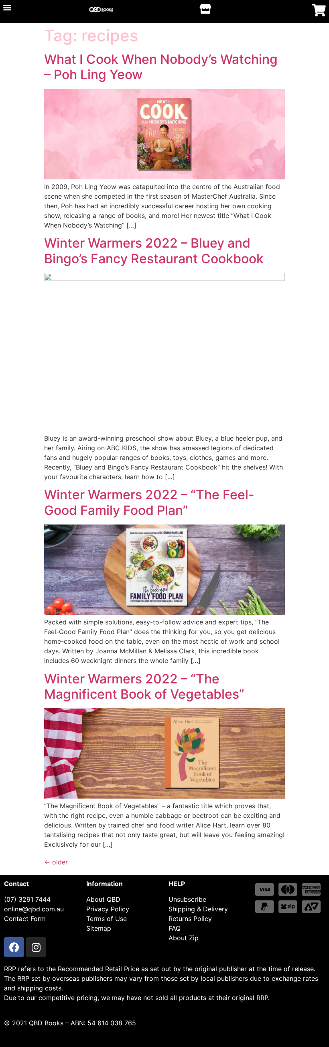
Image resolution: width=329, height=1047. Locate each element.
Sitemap (98, 928)
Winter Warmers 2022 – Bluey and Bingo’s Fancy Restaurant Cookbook (154, 250)
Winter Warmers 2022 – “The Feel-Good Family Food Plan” (149, 502)
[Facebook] (14, 947)
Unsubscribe (187, 899)
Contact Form (25, 919)
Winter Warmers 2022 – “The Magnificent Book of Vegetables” (144, 686)
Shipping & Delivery (198, 909)
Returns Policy (190, 919)
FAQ (175, 928)
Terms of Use (106, 919)
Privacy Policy (107, 909)
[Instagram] (36, 947)
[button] (7, 7)
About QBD (103, 899)
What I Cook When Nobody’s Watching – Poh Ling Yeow (161, 66)
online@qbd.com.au (34, 909)
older (56, 862)
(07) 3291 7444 (27, 899)
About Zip (184, 938)
